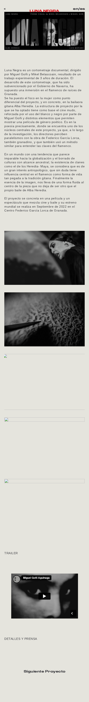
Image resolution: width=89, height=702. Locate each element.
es (82, 9)
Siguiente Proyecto (44, 671)
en (75, 9)
